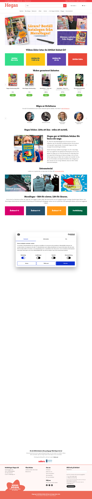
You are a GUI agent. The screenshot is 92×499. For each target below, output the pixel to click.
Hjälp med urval (27, 1)
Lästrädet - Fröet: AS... (63, 88)
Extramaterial (69, 11)
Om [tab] (66, 239)
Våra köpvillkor (49, 475)
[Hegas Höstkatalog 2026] (11, 75)
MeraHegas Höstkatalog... (29, 88)
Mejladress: (69, 469)
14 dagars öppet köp (10, 1)
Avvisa (26, 263)
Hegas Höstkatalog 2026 (12, 88)
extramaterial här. (59, 171)
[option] (12, 85)
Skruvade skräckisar (79, 88)
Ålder (40, 11)
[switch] (38, 258)
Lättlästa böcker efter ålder (31, 469)
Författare (48, 469)
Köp (13, 95)
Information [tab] (46, 239)
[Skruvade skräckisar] (78, 75)
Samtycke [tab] (26, 239)
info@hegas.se (11, 474)
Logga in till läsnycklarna (70, 1)
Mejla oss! (56, 457)
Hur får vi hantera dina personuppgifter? (76, 474)
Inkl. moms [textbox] (73, 5)
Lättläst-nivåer (19, 1)
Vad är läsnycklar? (50, 473)
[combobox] (74, 5)
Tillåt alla (65, 263)
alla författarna (65, 108)
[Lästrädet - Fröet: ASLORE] (61, 75)
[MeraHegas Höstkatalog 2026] (28, 75)
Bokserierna (28, 471)
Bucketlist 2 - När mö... (46, 88)
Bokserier (34, 11)
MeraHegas (28, 11)
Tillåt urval (46, 263)
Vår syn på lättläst (50, 477)
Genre (45, 11)
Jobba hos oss (49, 471)
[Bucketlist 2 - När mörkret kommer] (44, 75)
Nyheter (22, 11)
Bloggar (62, 11)
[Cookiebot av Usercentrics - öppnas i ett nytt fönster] (69, 235)
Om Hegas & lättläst (54, 11)
